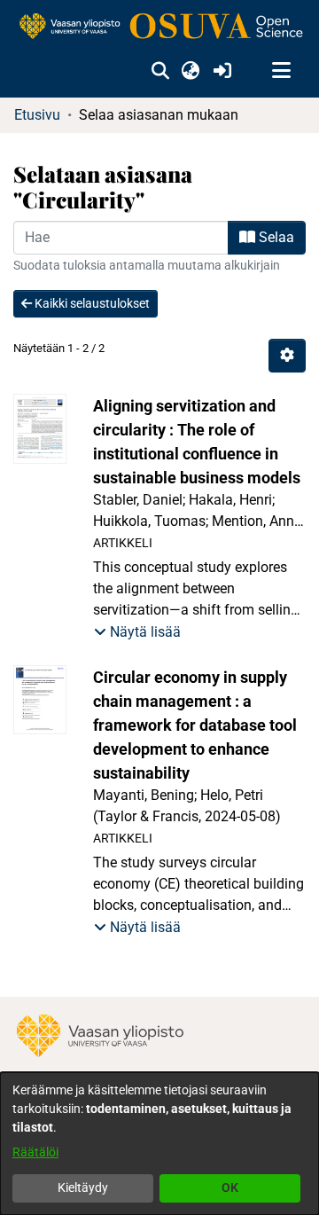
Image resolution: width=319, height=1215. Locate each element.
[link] (159, 27)
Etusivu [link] (37, 114)
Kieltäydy (83, 1187)
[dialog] (159, 1143)
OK (230, 1187)
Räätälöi (35, 1152)
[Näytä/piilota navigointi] (281, 71)
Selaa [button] (274, 237)
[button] (160, 71)
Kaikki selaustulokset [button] (91, 303)
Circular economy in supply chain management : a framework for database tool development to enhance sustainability (195, 725)
